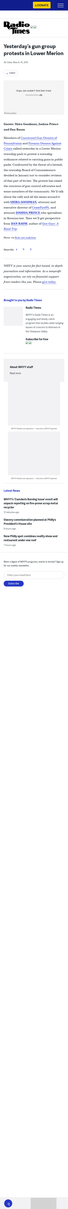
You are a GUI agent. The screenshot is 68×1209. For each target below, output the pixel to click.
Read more (15, 373)
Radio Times (33, 308)
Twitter (23, 249)
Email (30, 249)
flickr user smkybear (25, 237)
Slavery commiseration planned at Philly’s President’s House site (30, 522)
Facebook (16, 249)
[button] (8, 1203)
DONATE (42, 5)
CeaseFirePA (40, 207)
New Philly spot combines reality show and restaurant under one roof (30, 538)
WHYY (13, 5)
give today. (49, 282)
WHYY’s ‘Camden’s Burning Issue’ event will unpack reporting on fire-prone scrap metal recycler (31, 503)
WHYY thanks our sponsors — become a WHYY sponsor (34, 428)
